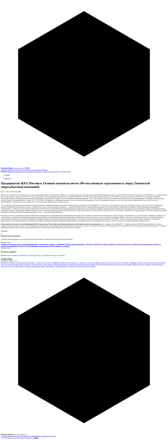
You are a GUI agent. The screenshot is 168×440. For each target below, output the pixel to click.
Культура (26, 170)
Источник (4, 231)
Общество (15, 170)
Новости (45, 170)
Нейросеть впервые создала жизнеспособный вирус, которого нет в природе (33, 172)
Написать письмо (50, 436)
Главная (3, 170)
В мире (8, 170)
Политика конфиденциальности (11, 436)
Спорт (21, 170)
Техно (32, 170)
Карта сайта (40, 436)
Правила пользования (29, 436)
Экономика (37, 170)
